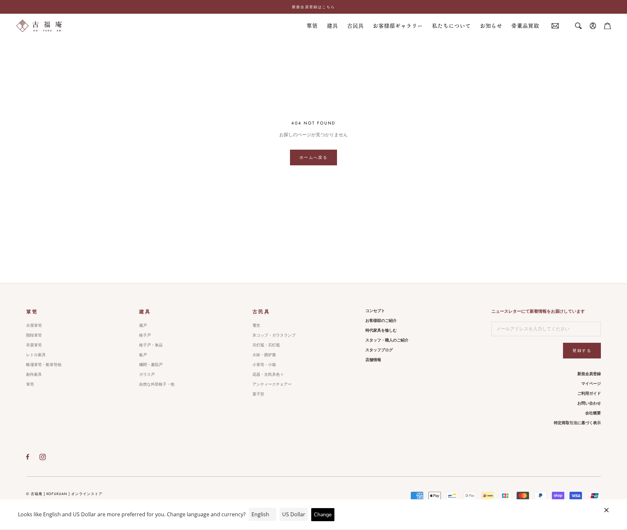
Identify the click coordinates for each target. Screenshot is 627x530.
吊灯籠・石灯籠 (266, 345)
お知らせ (491, 26)
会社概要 (593, 413)
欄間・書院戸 (151, 364)
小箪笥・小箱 (264, 364)
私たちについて (451, 26)
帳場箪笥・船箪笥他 (43, 364)
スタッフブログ (379, 350)
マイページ (591, 383)
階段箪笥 (34, 335)
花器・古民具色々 (268, 374)
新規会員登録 (589, 374)
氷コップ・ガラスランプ (274, 335)
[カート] (607, 26)
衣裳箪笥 (34, 345)
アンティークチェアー (272, 384)
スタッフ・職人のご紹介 (387, 340)
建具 (332, 26)
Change (323, 514)
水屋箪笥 (34, 325)
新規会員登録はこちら (313, 6)
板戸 (143, 355)
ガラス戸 (147, 374)
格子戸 (145, 335)
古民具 (355, 26)
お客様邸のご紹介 (381, 320)
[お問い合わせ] (555, 26)
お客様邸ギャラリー (398, 26)
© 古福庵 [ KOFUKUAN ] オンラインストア (64, 493)
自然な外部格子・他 (156, 384)
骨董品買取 (525, 26)
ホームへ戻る (313, 157)
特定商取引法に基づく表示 (577, 423)
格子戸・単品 (151, 345)
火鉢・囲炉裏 (264, 355)
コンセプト (375, 310)
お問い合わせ (589, 403)
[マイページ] (593, 26)
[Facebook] (27, 457)
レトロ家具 (36, 355)
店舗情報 (373, 359)
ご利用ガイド (589, 393)
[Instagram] (43, 457)
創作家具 (34, 374)
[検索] (578, 26)
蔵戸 (143, 325)
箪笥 (312, 26)
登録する (581, 351)
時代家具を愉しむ (381, 330)
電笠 (256, 325)
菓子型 (258, 394)
